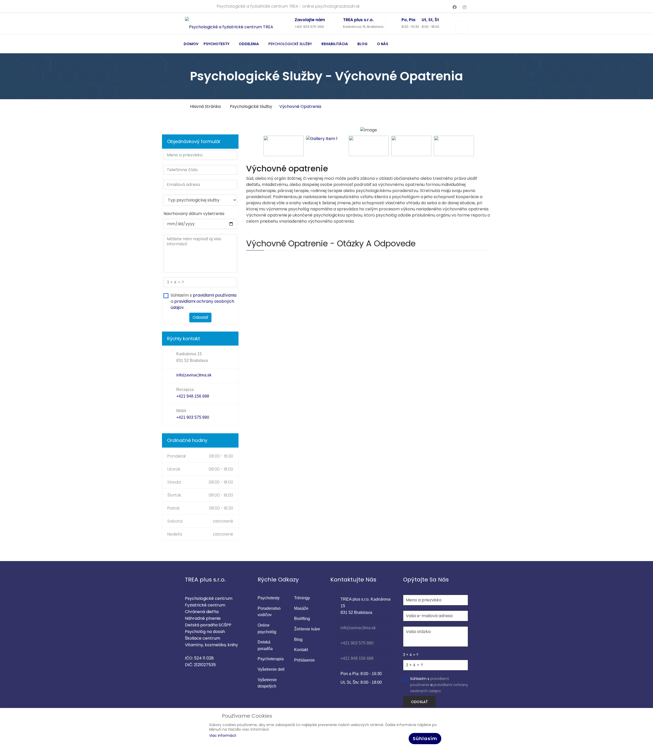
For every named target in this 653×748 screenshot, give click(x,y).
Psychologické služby (290, 43)
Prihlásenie (304, 660)
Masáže (301, 608)
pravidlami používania (214, 295)
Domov (191, 43)
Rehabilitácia (334, 43)
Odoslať (200, 317)
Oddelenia (249, 43)
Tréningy (302, 598)
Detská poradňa (265, 645)
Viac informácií (222, 735)
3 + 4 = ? (410, 654)
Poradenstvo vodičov (269, 611)
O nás (382, 43)
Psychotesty (216, 43)
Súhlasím (425, 738)
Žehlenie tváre (307, 629)
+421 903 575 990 (309, 26)
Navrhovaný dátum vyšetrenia (194, 214)
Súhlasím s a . (203, 301)
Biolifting (302, 618)
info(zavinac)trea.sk (193, 375)
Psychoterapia (271, 659)
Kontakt (301, 650)
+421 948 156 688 (192, 396)
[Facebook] (455, 7)
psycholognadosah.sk (337, 6)
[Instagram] (464, 7)
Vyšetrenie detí (271, 669)
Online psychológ (267, 628)
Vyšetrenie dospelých (267, 683)
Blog (362, 43)
